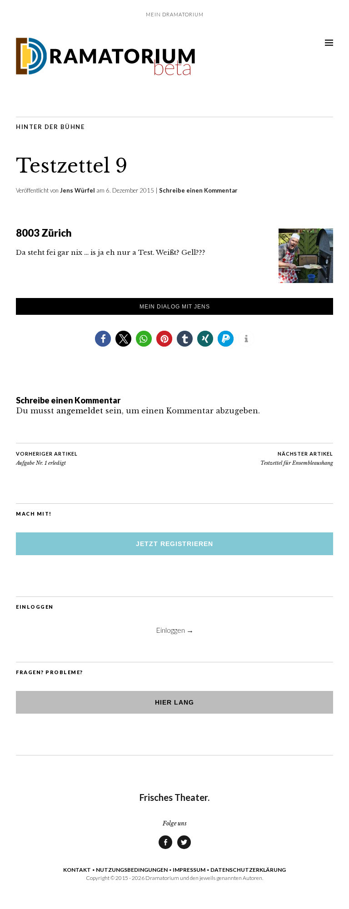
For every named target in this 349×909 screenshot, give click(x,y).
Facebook (165, 848)
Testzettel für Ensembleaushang (296, 459)
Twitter (184, 848)
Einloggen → (175, 630)
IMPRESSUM (189, 869)
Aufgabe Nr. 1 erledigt (47, 459)
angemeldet (79, 410)
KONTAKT (77, 869)
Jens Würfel (77, 190)
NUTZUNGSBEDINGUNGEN (132, 869)
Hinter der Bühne (50, 126)
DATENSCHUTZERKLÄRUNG (248, 869)
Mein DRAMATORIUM (175, 14)
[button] (103, 339)
